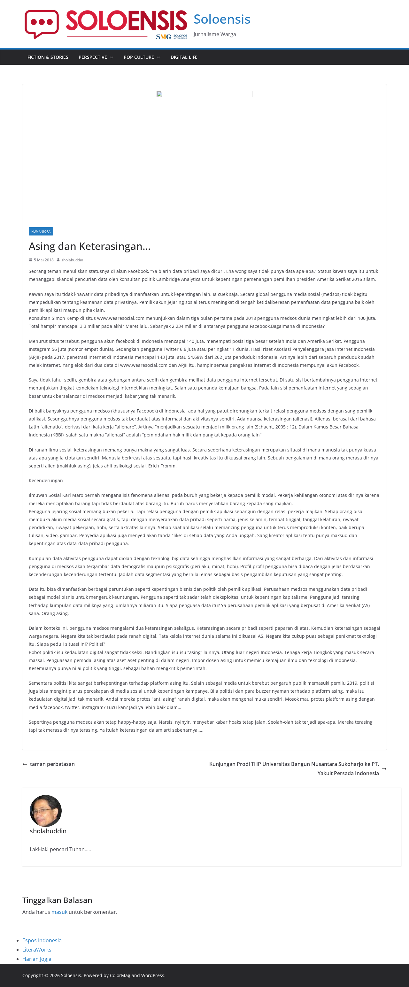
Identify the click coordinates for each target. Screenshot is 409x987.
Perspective (93, 57)
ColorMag (120, 975)
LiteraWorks (36, 949)
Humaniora (40, 231)
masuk (59, 911)
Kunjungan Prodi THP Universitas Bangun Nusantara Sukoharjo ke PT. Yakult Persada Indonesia (294, 768)
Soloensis (222, 18)
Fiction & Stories (47, 57)
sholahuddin (72, 260)
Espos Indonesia (42, 940)
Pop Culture (139, 57)
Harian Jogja (36, 958)
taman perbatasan (52, 763)
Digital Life (184, 57)
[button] (110, 57)
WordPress (152, 975)
